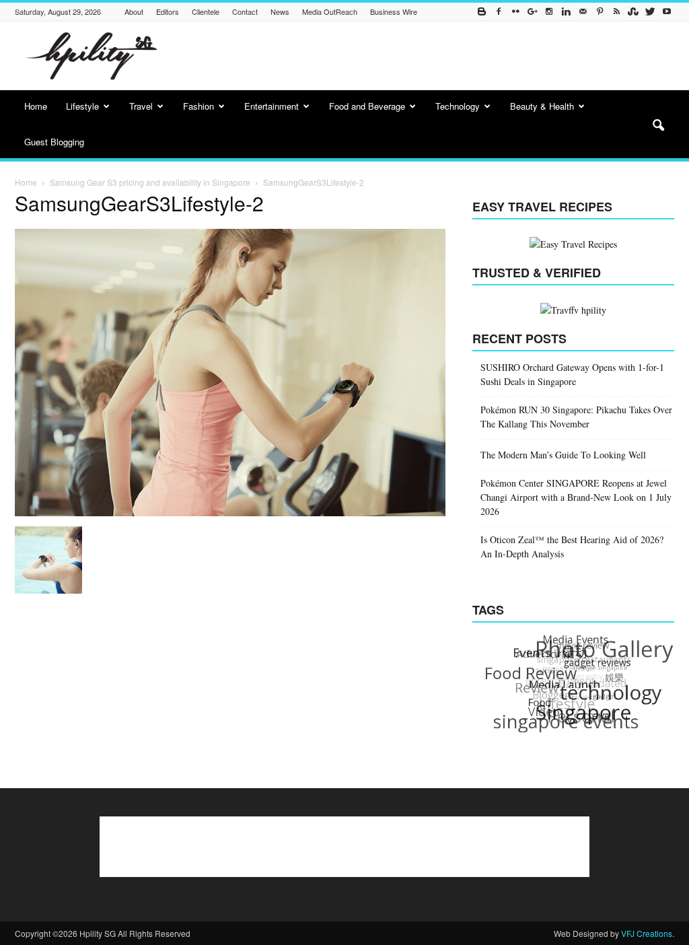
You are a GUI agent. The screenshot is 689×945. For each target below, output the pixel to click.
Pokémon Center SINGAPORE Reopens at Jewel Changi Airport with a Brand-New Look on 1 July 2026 (576, 497)
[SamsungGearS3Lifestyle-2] (230, 512)
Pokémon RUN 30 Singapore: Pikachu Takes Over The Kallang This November (576, 416)
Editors (167, 11)
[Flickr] (515, 12)
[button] (658, 126)
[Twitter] (650, 12)
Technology (457, 106)
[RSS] (616, 12)
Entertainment (271, 106)
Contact (245, 11)
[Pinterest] (599, 12)
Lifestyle (82, 106)
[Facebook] (498, 12)
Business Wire (393, 11)
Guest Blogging (54, 141)
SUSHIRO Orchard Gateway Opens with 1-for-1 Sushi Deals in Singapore (572, 374)
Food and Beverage (367, 106)
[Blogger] (481, 12)
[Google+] (532, 12)
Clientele (205, 11)
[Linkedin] (565, 12)
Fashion (198, 106)
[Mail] (582, 12)
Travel (141, 106)
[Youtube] (666, 12)
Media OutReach (329, 11)
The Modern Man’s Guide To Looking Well (563, 454)
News (279, 11)
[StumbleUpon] (633, 12)
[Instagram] (549, 12)
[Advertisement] (429, 56)
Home (35, 106)
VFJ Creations (646, 933)
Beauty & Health (542, 106)
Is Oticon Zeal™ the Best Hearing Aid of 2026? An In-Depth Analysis (571, 546)
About (133, 11)
